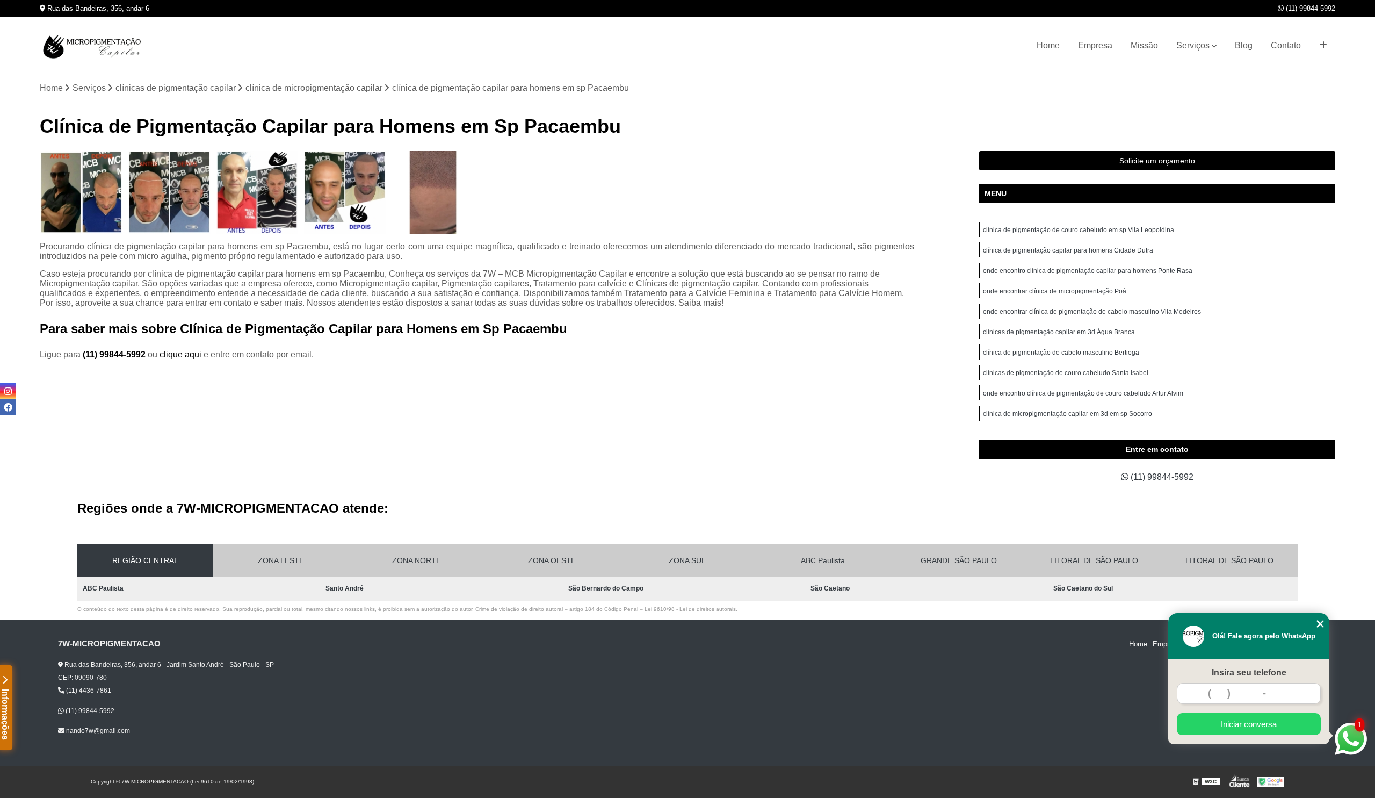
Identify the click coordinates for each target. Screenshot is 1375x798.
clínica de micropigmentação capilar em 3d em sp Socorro (1067, 414)
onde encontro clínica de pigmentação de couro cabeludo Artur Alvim (1083, 393)
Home (1048, 45)
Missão (1144, 45)
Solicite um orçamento (1157, 160)
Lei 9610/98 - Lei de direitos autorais (690, 609)
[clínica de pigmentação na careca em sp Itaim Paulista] (81, 192)
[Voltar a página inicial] (93, 46)
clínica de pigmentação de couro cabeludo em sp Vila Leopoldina (1078, 230)
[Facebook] (8, 407)
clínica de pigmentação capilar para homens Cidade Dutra (1068, 250)
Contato (1286, 45)
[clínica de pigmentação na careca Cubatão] (257, 192)
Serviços (1193, 45)
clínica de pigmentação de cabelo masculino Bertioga (1061, 352)
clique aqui (180, 354)
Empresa (1095, 45)
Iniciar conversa (1249, 724)
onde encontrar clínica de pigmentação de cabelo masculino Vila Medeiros (1092, 311)
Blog (1244, 45)
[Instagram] (8, 391)
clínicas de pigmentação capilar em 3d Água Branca (1059, 332)
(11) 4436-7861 (87, 690)
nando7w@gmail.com (97, 731)
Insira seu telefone (1249, 672)
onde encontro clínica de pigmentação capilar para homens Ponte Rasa (1087, 271)
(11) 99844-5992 (1309, 8)
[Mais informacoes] (1323, 45)
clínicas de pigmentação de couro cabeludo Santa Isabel (1065, 373)
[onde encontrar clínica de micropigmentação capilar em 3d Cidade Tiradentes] (433, 192)
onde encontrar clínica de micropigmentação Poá (1054, 291)
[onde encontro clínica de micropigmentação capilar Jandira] (344, 192)
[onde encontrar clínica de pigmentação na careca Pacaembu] (169, 192)
